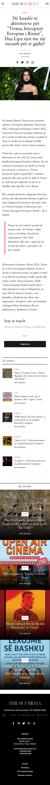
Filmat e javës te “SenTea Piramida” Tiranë (25, 576)
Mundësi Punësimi (25, 775)
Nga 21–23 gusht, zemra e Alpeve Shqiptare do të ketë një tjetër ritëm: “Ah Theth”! (30, 376)
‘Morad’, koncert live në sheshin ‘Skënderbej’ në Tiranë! (25, 626)
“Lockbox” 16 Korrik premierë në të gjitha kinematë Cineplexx (29, 462)
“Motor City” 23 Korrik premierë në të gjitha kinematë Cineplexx (29, 442)
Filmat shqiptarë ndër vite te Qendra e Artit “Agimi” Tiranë (28, 398)
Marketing (25, 768)
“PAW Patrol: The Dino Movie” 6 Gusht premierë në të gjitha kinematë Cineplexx (29, 420)
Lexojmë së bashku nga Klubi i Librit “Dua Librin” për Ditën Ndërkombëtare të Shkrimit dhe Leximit (25, 672)
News (25, 13)
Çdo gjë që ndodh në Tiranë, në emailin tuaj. (25, 327)
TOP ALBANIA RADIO (25, 772)
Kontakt (25, 764)
